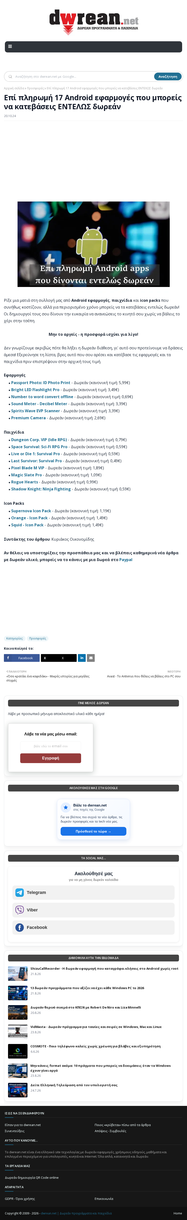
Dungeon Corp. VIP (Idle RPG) (39, 439)
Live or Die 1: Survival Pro (35, 453)
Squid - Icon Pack (27, 525)
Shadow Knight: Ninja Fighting (41, 489)
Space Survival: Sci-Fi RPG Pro (39, 446)
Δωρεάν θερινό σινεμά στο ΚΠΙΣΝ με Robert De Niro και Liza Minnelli (85, 1007)
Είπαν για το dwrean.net (23, 1125)
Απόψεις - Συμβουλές (110, 1131)
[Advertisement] (93, 160)
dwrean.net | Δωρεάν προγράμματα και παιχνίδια (76, 1213)
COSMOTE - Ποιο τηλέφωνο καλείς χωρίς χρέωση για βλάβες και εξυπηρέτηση (95, 1046)
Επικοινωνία (104, 1198)
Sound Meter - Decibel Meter (39, 403)
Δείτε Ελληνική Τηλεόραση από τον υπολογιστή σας (74, 1085)
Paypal (125, 559)
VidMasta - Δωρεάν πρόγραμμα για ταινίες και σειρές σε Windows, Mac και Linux (96, 1027)
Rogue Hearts (24, 482)
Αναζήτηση (168, 76)
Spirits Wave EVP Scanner (35, 410)
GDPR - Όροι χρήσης (20, 1198)
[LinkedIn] (82, 658)
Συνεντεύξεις (14, 1131)
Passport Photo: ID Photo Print (40, 382)
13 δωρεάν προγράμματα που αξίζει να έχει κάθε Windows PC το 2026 (87, 988)
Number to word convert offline (42, 396)
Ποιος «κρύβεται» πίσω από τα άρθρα (123, 1125)
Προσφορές (35, 88)
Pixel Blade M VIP (27, 468)
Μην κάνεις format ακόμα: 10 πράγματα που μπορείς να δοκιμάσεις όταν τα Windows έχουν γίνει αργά (100, 1068)
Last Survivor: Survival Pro (36, 460)
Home (178, 1213)
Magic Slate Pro (26, 475)
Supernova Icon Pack (31, 510)
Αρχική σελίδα (14, 88)
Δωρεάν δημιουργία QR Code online (32, 1177)
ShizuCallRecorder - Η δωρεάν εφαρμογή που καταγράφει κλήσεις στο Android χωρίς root (104, 968)
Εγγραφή (50, 758)
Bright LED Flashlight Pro (35, 389)
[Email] (91, 658)
